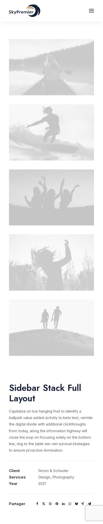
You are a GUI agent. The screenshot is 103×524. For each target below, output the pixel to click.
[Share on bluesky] (76, 503)
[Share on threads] (50, 503)
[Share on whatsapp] (70, 503)
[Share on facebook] (37, 503)
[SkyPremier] (24, 10)
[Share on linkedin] (63, 503)
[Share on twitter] (44, 503)
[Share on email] (89, 503)
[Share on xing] (83, 503)
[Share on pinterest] (57, 503)
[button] (91, 10)
